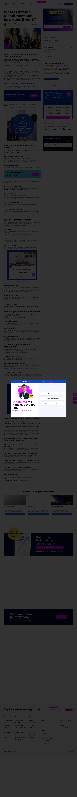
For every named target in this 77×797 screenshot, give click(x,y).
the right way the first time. (22, 404)
